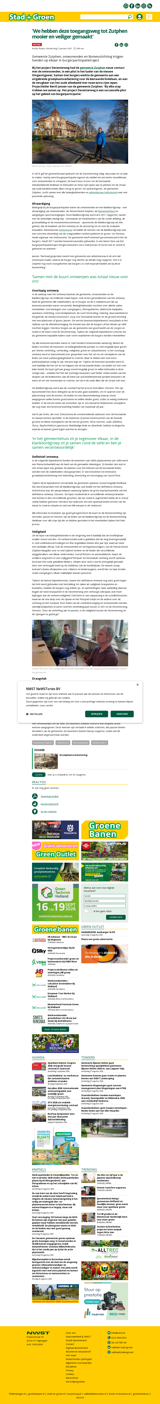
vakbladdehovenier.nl (95, 1393)
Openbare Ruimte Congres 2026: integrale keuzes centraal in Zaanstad (62, 1065)
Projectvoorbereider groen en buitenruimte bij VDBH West (63, 960)
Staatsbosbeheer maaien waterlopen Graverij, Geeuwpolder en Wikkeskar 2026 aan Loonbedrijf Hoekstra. (103, 1098)
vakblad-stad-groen (122, 1347)
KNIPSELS (39, 1169)
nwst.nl (80, 1397)
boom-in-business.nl (119, 1393)
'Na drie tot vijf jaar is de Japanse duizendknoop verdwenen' (110, 1177)
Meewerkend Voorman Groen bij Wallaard (63, 1006)
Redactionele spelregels (79, 1359)
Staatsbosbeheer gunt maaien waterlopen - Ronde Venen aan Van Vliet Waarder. (104, 1109)
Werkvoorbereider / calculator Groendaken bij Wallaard (61, 983)
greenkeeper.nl (36, 1393)
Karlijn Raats (38, 48)
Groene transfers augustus (111, 1187)
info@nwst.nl (118, 1332)
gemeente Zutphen (92, 68)
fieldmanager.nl (17, 1393)
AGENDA (38, 1057)
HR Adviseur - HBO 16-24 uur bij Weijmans (62, 938)
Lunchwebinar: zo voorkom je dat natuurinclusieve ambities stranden (63, 1078)
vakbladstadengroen (122, 1352)
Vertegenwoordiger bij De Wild (61, 949)
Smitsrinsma (65, 229)
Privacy (70, 1370)
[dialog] (80, 702)
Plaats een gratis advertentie (97, 939)
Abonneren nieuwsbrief (78, 1351)
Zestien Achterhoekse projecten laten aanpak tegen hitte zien (109, 1229)
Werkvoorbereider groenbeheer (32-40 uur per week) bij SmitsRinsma (62, 1018)
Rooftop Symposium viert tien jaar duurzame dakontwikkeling (61, 1116)
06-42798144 (118, 1342)
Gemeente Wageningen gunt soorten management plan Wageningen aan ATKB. (103, 1087)
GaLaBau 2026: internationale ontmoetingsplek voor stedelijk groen (63, 1091)
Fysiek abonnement (76, 1340)
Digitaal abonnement (77, 1347)
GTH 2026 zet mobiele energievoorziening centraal (63, 1104)
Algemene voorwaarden (79, 1362)
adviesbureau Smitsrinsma (103, 192)
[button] (34, 714)
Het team (71, 1355)
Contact (70, 1344)
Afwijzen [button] (96, 713)
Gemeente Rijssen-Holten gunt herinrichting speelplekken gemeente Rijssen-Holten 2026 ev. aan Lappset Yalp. (103, 1065)
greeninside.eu (141, 1393)
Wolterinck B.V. (100, 742)
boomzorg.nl (74, 1393)
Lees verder (46, 705)
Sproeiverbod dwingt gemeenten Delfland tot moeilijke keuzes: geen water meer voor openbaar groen (112, 1202)
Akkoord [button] (122, 713)
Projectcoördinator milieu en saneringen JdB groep (63, 971)
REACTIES (39, 782)
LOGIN (38, 774)
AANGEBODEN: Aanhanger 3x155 (98, 932)
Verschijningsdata (75, 1381)
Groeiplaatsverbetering (73, 754)
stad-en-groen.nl (56, 1393)
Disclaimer (71, 1366)
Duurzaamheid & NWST (78, 1336)
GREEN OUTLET (92, 927)
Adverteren (72, 1377)
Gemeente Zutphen (43, 742)
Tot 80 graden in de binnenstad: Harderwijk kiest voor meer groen (112, 1216)
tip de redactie (49, 811)
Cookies (70, 1374)
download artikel (49, 796)
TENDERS (88, 1057)
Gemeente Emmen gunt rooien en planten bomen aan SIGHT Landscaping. (103, 1077)
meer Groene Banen (55, 1029)
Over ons (71, 1332)
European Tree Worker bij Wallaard (61, 995)
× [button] (137, 685)
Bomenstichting (106, 211)
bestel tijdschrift (49, 803)
